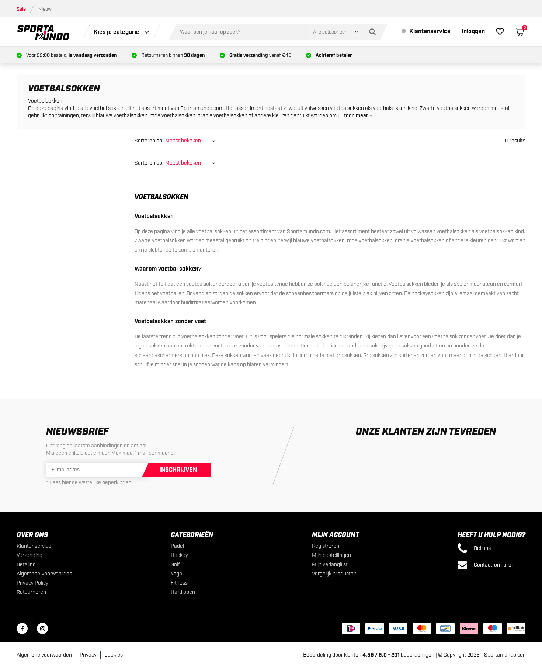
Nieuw (45, 9)
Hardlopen (183, 592)
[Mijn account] (500, 33)
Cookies (113, 655)
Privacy (88, 655)
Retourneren (31, 592)
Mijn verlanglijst (330, 564)
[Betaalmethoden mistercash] (445, 628)
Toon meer (356, 116)
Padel (177, 546)
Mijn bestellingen (331, 555)
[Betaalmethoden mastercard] (422, 628)
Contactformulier (493, 565)
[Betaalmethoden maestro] (492, 628)
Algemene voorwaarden (44, 655)
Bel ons (482, 548)
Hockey (179, 555)
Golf (175, 564)
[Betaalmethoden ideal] (351, 628)
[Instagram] (42, 628)
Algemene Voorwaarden (44, 574)
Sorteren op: (149, 141)
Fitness (179, 583)
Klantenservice (429, 31)
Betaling (26, 564)
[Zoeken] (374, 32)
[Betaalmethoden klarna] (469, 628)
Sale (21, 9)
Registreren (325, 546)
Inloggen (473, 31)
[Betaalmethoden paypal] (374, 628)
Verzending (29, 555)
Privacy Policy (32, 583)
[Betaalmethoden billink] (516, 628)
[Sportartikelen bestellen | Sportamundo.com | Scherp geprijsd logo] (43, 31)
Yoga (176, 574)
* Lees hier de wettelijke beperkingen (88, 483)
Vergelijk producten (334, 574)
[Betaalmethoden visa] (398, 628)
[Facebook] (22, 628)
